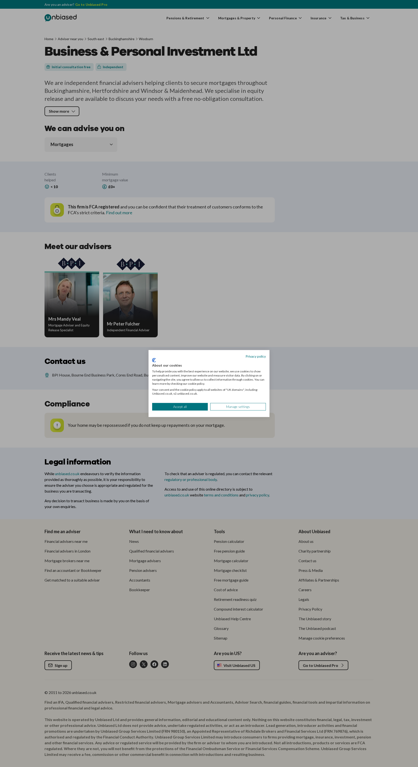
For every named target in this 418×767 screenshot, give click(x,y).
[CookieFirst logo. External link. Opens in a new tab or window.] (154, 360)
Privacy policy (256, 356)
